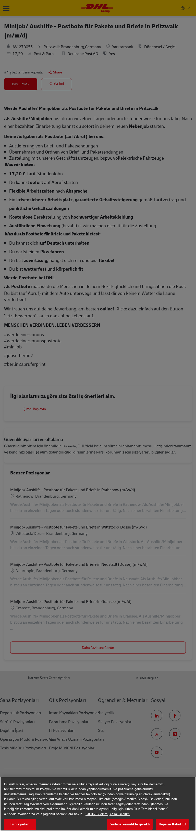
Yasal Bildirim (119, 814)
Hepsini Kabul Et (172, 824)
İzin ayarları (20, 824)
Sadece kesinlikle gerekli (130, 824)
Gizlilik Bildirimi (96, 814)
